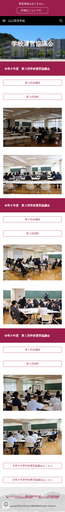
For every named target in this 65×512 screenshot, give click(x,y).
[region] (32, 8)
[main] (32, 43)
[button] (4, 20)
